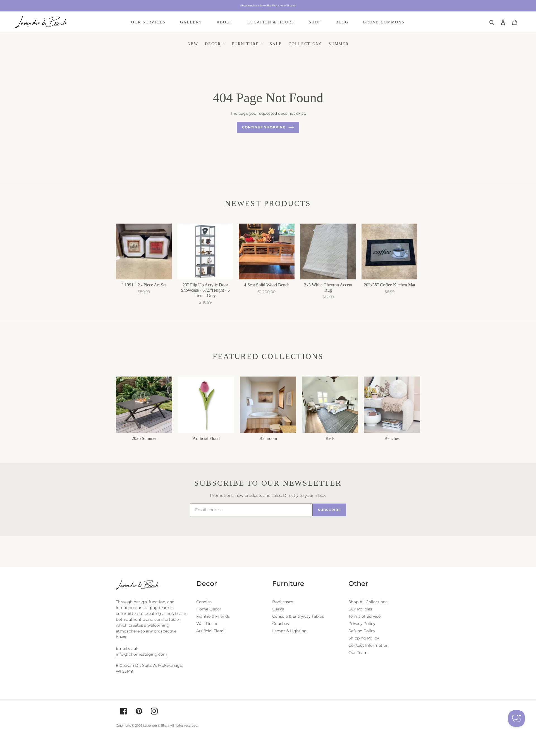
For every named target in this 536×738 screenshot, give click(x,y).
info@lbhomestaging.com (141, 654)
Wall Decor (207, 623)
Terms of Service (364, 616)
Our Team (358, 652)
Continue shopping (263, 127)
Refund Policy (361, 630)
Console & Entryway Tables (298, 616)
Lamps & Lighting (289, 630)
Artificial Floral (210, 630)
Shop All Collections (367, 601)
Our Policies (360, 609)
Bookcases (282, 601)
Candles (204, 601)
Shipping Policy (363, 638)
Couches (280, 623)
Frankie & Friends (213, 616)
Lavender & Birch (156, 725)
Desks (278, 609)
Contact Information (368, 645)
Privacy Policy (361, 623)
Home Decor (208, 609)
